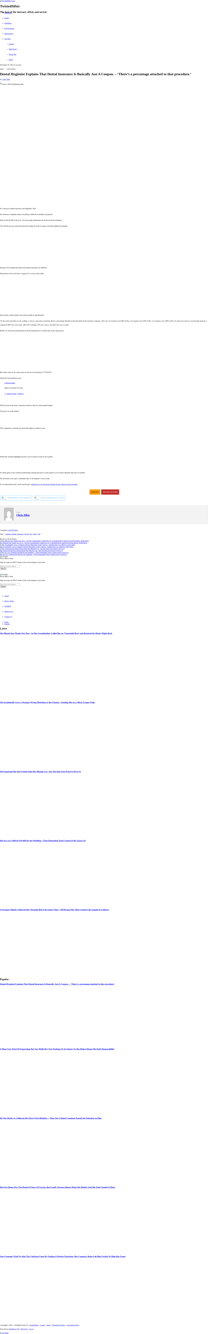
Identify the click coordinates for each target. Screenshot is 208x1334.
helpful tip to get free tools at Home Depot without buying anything (54, 484)
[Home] (104, 1)
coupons (8, 534)
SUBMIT (7, 606)
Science (11, 44)
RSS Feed (24, 1329)
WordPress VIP (14, 1329)
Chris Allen (6, 79)
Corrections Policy (73, 1325)
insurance (20, 534)
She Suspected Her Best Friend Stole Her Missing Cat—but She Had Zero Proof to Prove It (31, 551)
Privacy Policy (9, 601)
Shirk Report (8, 34)
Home (2, 69)
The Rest (7, 39)
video (34, 534)
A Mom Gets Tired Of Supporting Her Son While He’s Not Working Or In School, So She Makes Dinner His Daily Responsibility (57, 1049)
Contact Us (8, 617)
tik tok (26, 534)
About (6, 596)
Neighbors (7, 23)
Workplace (8, 13)
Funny (11, 60)
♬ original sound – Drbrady (14, 394)
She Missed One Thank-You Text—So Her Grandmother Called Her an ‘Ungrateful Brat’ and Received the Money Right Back (43, 543)
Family (6, 18)
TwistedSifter (33, 1325)
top (31, 534)
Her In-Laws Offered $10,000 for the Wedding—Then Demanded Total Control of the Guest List (33, 554)
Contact (42, 1325)
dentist (14, 534)
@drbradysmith (9, 383)
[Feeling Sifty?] (4, 1333)
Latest (6, 622)
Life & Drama (9, 28)
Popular (7, 624)
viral (38, 534)
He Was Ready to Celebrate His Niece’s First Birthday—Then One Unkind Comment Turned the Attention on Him (51, 1118)
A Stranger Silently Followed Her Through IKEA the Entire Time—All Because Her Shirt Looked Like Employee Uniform (54, 910)
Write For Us (8, 611)
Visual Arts (12, 54)
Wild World (13, 49)
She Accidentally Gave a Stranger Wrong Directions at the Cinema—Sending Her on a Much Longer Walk (36, 547)
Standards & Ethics (58, 1325)
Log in (31, 1329)
